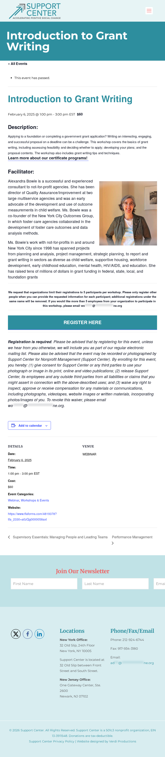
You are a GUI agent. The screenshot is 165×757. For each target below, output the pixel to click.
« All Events (17, 63)
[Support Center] (35, 10)
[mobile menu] (149, 10)
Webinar (13, 500)
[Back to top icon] (144, 748)
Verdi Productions (122, 741)
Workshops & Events (35, 500)
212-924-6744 (133, 640)
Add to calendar (30, 425)
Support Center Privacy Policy (51, 741)
